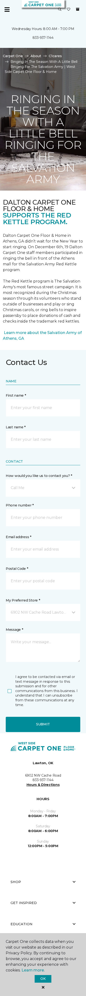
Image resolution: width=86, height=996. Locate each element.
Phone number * (20, 505)
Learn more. (33, 970)
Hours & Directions (43, 785)
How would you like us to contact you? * (39, 475)
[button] (59, 9)
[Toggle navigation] (7, 9)
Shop (16, 882)
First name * (16, 395)
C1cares (55, 56)
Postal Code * (17, 568)
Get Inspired (24, 903)
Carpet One (13, 56)
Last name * (16, 427)
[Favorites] (68, 9)
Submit (43, 724)
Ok (42, 978)
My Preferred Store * (23, 600)
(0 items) (77, 9)
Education (21, 924)
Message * (14, 629)
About (36, 56)
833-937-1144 (43, 37)
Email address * (18, 537)
